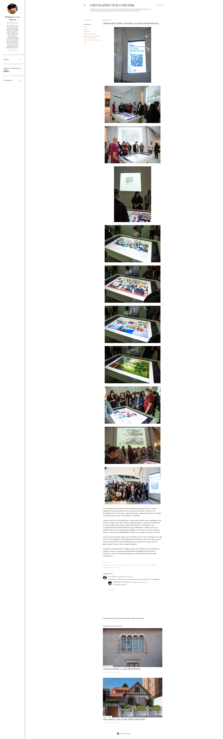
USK (85, 42)
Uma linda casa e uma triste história (124, 719)
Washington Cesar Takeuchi (121, 582)
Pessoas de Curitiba (90, 34)
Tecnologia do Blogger (125, 733)
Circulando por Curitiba (112, 5)
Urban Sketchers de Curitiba (92, 40)
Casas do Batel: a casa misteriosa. (122, 669)
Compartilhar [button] (88, 20)
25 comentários (115, 722)
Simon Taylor (112, 576)
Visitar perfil (12, 50)
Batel (85, 27)
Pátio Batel (87, 31)
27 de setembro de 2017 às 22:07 (139, 582)
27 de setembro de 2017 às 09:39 (125, 576)
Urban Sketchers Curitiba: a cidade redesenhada (92, 37)
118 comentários (115, 672)
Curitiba (86, 29)
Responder (111, 589)
